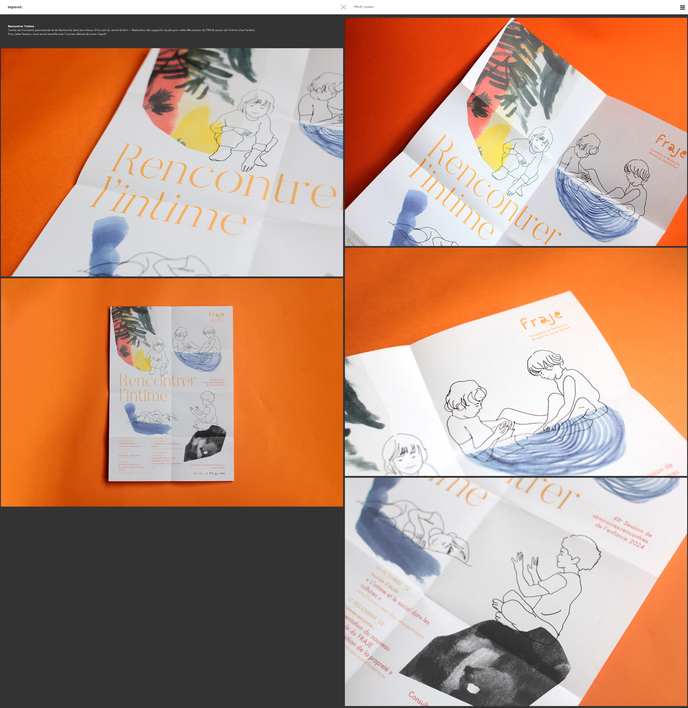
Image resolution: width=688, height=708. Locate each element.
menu (682, 8)
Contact (62, 7)
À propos (44, 7)
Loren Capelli (98, 34)
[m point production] (15, 7)
